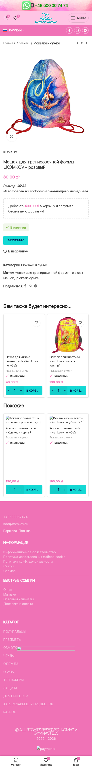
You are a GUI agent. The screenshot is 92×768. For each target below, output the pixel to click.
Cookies (9, 571)
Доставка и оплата (18, 604)
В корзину (16, 240)
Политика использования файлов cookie (34, 557)
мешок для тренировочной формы (42, 273)
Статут (9, 566)
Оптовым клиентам (18, 599)
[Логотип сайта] (46, 18)
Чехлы (24, 43)
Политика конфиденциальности (28, 562)
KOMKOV (10, 152)
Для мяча (22, 370)
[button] (24, 390)
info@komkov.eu (15, 524)
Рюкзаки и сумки (47, 43)
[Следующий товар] (86, 43)
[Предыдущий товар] (77, 43)
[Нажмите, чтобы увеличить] (12, 136)
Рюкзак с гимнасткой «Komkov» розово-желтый (65, 361)
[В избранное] (36, 323)
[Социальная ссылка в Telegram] (85, 30)
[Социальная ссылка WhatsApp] (30, 286)
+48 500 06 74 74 (51, 5)
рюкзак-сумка (28, 278)
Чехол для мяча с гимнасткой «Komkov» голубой (22, 361)
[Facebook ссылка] (69, 30)
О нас (7, 590)
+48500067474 (15, 517)
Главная (9, 43)
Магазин (9, 594)
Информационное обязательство (29, 552)
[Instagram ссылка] (77, 30)
